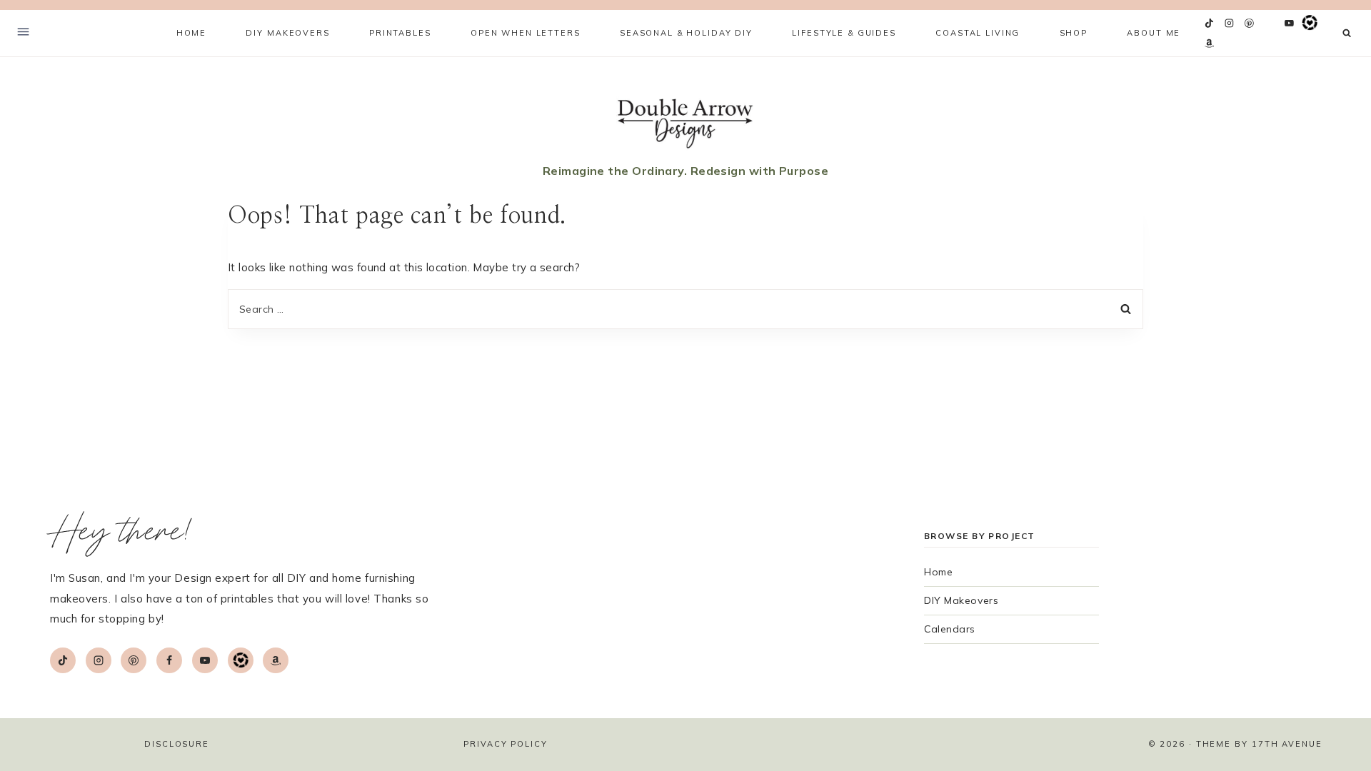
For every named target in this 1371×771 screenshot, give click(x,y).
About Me (1153, 33)
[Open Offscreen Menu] (23, 33)
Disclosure (176, 744)
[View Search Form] (1347, 33)
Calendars (949, 629)
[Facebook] (1269, 23)
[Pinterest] (1249, 23)
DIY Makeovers (961, 600)
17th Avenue (1287, 744)
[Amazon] (1209, 43)
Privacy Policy (505, 744)
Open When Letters (526, 33)
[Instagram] (1229, 23)
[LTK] (1309, 23)
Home (191, 33)
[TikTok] (1209, 23)
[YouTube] (1289, 23)
